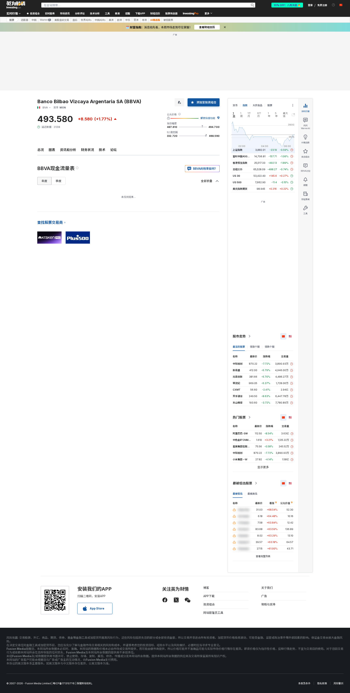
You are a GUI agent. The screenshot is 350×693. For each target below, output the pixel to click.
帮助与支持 (268, 604)
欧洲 (119, 19)
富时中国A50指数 (242, 156)
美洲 (111, 19)
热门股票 (239, 417)
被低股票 (168, 19)
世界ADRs (86, 19)
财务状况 (87, 150)
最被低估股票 (242, 483)
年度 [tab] (44, 181)
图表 (52, 150)
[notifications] (333, 5)
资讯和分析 (68, 150)
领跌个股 (269, 346)
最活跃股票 (239, 346)
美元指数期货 (240, 188)
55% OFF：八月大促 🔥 (287, 5)
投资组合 (209, 604)
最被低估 (237, 493)
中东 (127, 19)
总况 (40, 150)
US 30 (236, 175)
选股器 (24, 19)
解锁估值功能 (208, 118)
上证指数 (237, 149)
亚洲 (136, 19)
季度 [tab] (58, 181)
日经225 (237, 169)
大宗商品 (257, 105)
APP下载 (208, 596)
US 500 (237, 182)
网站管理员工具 (213, 612)
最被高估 (252, 493)
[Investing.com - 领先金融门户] (15, 5)
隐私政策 (322, 683)
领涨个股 (255, 346)
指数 (245, 105)
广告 (264, 596)
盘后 (75, 19)
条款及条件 (304, 683)
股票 (11, 19)
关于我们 (267, 587)
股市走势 (239, 336)
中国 (34, 19)
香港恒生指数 (240, 162)
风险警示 (338, 683)
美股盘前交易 (61, 19)
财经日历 (155, 13)
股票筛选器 (171, 13)
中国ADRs (100, 19)
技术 (102, 150)
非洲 (144, 19)
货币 (235, 105)
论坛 (113, 150)
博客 (206, 587)
